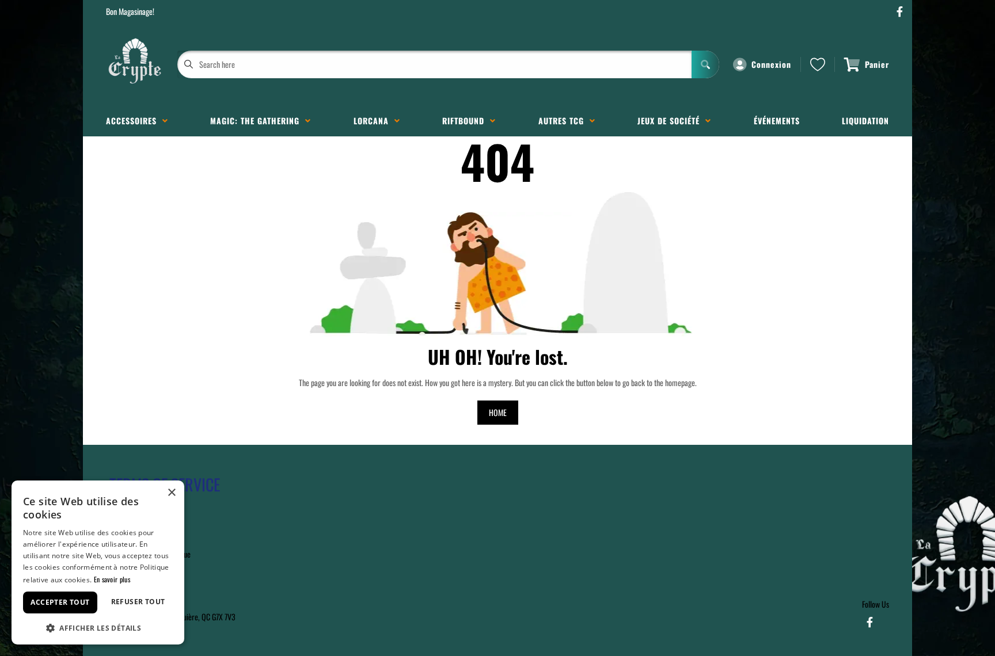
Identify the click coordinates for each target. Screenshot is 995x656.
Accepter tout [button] (60, 602)
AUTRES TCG (564, 121)
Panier (877, 64)
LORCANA (374, 121)
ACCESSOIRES (134, 121)
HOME (498, 412)
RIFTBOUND (466, 121)
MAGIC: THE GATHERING (257, 121)
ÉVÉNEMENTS (777, 121)
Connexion (771, 64)
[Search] (705, 64)
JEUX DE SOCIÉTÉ (671, 121)
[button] (98, 627)
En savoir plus (112, 579)
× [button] (171, 493)
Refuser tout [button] (138, 602)
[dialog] (98, 562)
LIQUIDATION (865, 121)
